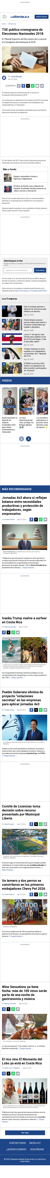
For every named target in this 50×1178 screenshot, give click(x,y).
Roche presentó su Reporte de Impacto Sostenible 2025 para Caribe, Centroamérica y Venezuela (9, 425)
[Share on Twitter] (28, 86)
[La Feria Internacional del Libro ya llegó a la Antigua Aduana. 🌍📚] (27, 401)
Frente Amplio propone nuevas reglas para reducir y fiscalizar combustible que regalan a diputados (35, 323)
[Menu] (5, 16)
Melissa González (10, 627)
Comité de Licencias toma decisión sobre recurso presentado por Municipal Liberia (21, 812)
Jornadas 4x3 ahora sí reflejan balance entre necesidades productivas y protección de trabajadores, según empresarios (24, 506)
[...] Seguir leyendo (27, 568)
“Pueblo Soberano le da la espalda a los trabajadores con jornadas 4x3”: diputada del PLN (35, 352)
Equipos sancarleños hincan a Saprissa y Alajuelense (25, 177)
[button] (41, 17)
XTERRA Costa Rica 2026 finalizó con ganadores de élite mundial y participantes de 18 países (35, 367)
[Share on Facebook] (23, 86)
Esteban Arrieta (9, 519)
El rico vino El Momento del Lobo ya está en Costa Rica (22, 1061)
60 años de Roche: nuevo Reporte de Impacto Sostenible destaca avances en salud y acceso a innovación (30, 188)
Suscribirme (40, 270)
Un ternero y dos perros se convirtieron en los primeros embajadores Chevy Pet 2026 (23, 885)
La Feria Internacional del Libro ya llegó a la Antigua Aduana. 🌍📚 (26, 422)
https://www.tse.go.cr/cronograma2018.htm (30, 291)
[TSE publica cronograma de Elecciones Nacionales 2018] (25, 60)
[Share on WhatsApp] (33, 86)
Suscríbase (37, 1149)
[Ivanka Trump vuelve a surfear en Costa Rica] (24, 650)
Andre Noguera (9, 824)
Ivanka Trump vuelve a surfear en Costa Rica (24, 620)
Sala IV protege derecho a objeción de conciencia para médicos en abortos (35, 309)
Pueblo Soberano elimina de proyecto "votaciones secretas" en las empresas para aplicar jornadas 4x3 (22, 698)
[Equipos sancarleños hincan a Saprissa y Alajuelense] (8, 178)
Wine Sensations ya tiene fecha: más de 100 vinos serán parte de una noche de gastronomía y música (24, 993)
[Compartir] (42, 86)
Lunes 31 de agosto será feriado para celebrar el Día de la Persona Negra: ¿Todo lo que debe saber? (35, 338)
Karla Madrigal (16, 76)
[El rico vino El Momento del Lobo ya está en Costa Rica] (24, 1091)
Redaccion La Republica (12, 1068)
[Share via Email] (37, 86)
